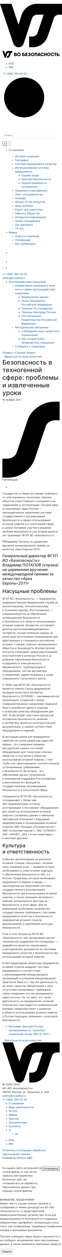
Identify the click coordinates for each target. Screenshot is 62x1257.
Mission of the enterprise (30, 202)
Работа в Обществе (27, 213)
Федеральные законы (34, 297)
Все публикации (25, 243)
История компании (27, 156)
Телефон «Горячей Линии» (19, 352)
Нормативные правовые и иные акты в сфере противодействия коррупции (35, 289)
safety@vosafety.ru (14, 278)
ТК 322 (19, 228)
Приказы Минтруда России (38, 312)
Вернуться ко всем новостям (22, 356)
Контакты (15, 1126)
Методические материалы (31, 327)
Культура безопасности (36, 179)
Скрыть (7, 1251)
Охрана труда (30, 175)
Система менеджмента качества (36, 163)
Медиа (13, 232)
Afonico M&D (25, 1157)
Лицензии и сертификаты (31, 190)
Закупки (14, 1118)
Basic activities (24, 205)
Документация (18, 1122)
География (21, 160)
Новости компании (27, 236)
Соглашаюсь (50, 1168)
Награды (20, 198)
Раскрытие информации (30, 217)
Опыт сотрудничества (29, 194)
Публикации (23, 240)
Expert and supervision (29, 209)
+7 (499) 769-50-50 (14, 274)
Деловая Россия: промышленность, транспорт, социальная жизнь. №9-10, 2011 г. (30, 1030)
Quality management (27, 221)
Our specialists (24, 224)
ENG (11, 63)
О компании (16, 150)
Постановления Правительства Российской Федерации (39, 319)
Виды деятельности (21, 1107)
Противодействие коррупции (27, 281)
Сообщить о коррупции (30, 346)
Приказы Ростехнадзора (37, 308)
